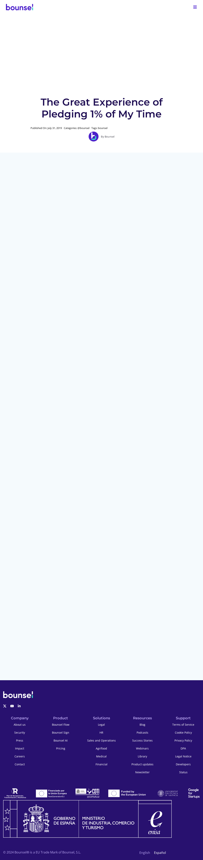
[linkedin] (19, 706)
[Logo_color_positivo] (19, 7)
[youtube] (12, 706)
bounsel (102, 128)
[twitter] (4, 706)
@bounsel (83, 128)
